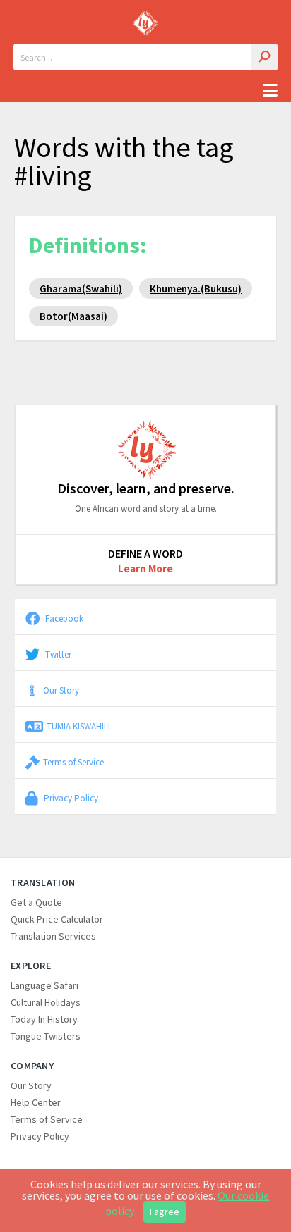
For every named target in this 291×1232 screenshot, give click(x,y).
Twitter (57, 654)
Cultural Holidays (46, 1002)
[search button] (264, 57)
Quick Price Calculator (57, 919)
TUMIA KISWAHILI (78, 726)
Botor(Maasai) (73, 316)
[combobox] (145, 57)
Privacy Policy (70, 797)
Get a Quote (36, 902)
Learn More (145, 568)
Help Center (36, 1102)
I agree (164, 1211)
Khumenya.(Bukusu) (196, 288)
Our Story (61, 690)
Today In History (44, 1019)
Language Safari (44, 985)
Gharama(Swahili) (81, 288)
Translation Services (53, 936)
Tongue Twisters (46, 1036)
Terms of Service (73, 762)
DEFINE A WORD (145, 553)
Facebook (63, 618)
